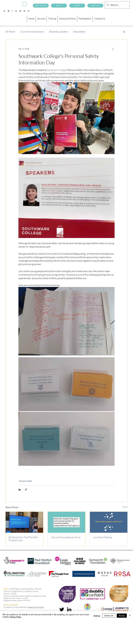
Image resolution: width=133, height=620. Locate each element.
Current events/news (32, 31)
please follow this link (36, 607)
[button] (124, 32)
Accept (122, 615)
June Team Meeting (102, 537)
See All (125, 507)
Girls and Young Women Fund (65, 537)
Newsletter (79, 31)
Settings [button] (97, 615)
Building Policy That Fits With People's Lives (23, 539)
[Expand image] (66, 384)
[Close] (129, 615)
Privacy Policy (15, 616)
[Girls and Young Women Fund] (66, 522)
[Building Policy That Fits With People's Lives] (24, 522)
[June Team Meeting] (108, 522)
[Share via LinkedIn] (19, 489)
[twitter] (62, 609)
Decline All (108, 615)
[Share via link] (26, 489)
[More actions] (113, 48)
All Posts (10, 31)
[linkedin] (69, 609)
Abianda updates (58, 31)
